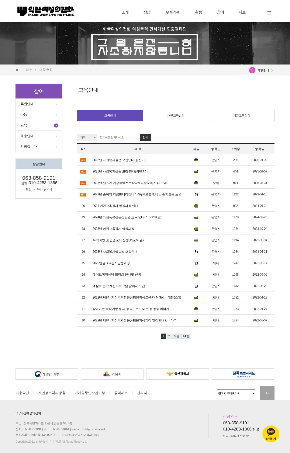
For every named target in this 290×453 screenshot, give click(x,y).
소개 (125, 12)
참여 (220, 12)
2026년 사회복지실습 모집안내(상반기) (119, 160)
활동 (198, 12)
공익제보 (121, 392)
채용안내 (27, 136)
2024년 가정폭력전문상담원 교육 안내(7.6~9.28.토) (128, 217)
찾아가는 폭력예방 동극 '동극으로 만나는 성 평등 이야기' (131, 309)
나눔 (23, 114)
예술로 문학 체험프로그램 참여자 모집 (119, 286)
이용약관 (22, 392)
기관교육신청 (241, 115)
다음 (176, 336)
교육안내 (110, 115)
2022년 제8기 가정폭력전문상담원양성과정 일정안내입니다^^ (135, 320)
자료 (241, 12)
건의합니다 (28, 146)
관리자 (142, 392)
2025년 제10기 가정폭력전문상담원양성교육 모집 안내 (130, 183)
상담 (146, 12)
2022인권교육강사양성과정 (112, 263)
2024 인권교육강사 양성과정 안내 (116, 206)
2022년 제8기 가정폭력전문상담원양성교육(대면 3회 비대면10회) (137, 297)
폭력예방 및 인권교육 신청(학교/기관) (118, 240)
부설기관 (173, 12)
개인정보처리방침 (51, 392)
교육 (23, 125)
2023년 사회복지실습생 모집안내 (115, 251)
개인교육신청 (175, 115)
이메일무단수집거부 (90, 392)
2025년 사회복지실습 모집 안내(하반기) (120, 171)
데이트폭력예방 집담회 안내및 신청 (117, 274)
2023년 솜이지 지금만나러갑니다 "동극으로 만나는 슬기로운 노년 (137, 194)
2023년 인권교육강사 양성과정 (114, 228)
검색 (145, 137)
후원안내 (27, 104)
